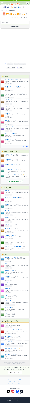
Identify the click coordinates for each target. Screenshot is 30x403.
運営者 (9, 383)
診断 (8, 63)
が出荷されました (15, 26)
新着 (8, 7)
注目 (15, 7)
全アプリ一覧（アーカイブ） (15, 398)
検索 (5, 7)
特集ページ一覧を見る (16, 181)
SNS (26, 7)
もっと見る (25, 146)
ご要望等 (10, 381)
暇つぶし (15, 63)
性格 (11, 63)
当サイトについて (18, 381)
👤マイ (19, 7)
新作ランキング (14, 379)
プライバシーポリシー (17, 383)
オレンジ (20, 63)
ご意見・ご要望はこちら (15, 372)
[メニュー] (27, 3)
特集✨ (12, 7)
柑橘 (25, 63)
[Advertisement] (15, 45)
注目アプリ (21, 379)
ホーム (3, 10)
